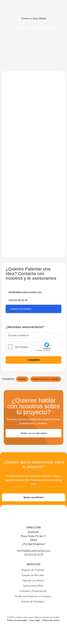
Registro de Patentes (33, 570)
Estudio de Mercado (33, 575)
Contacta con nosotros (20, 308)
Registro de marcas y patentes (46, 379)
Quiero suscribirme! (33, 497)
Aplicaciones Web (33, 586)
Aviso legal (35, 620)
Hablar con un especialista (33, 433)
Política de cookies (51, 620)
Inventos (22, 379)
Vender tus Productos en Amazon (32, 596)
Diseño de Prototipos (33, 601)
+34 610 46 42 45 (17, 300)
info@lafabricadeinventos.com (25, 292)
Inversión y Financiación (32, 591)
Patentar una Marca (33, 580)
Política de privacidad (17, 620)
